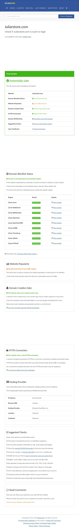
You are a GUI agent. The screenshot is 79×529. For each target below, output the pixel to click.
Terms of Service (44, 526)
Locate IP (20, 8)
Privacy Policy (33, 526)
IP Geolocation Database (26, 520)
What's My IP (52, 8)
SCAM (10, 3)
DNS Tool (29, 8)
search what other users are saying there (39, 456)
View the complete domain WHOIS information (23, 308)
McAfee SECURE (28, 452)
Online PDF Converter (53, 520)
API (7, 8)
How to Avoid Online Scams (42, 124)
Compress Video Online (48, 523)
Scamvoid (40, 518)
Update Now (27, 37)
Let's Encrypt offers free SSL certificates (21, 370)
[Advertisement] (39, 54)
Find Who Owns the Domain (43, 119)
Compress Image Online (31, 523)
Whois (12, 8)
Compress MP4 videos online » (27, 254)
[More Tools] (66, 8)
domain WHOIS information (24, 448)
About (61, 8)
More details (57, 202)
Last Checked (40, 8)
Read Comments (39, 129)
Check (66, 16)
